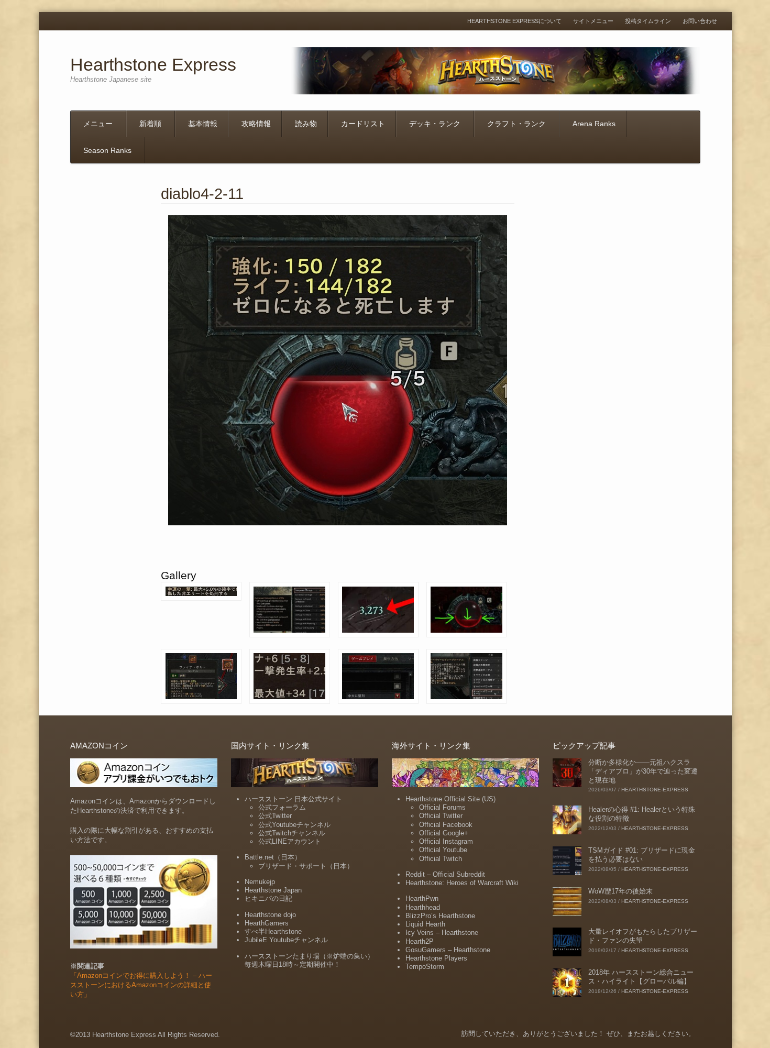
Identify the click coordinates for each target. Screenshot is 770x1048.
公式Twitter (275, 816)
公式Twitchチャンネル (291, 833)
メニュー (98, 123)
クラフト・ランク (516, 123)
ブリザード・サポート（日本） (306, 866)
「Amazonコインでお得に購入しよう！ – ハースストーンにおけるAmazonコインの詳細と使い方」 (141, 985)
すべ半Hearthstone (273, 931)
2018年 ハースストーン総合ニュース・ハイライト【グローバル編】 (641, 976)
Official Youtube (443, 850)
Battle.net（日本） (273, 857)
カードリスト (363, 123)
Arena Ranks (594, 123)
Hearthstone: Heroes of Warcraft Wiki (462, 883)
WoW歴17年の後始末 (620, 891)
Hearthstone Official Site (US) (450, 799)
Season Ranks (107, 150)
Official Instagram (446, 841)
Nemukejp (260, 882)
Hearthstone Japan (273, 890)
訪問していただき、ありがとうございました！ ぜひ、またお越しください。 (578, 1034)
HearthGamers (267, 923)
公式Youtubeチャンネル (294, 825)
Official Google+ (443, 833)
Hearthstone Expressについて (514, 21)
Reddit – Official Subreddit (445, 874)
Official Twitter (441, 816)
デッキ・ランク (434, 123)
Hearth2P (419, 941)
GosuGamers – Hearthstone (447, 950)
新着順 (150, 123)
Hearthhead (422, 907)
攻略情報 (256, 123)
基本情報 (202, 123)
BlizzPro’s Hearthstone (440, 916)
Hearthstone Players (436, 958)
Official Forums (442, 807)
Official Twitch (440, 859)
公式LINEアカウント (289, 841)
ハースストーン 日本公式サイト (293, 799)
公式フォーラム (282, 807)
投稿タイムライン (648, 21)
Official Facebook (445, 825)
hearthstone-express (654, 789)
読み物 (306, 123)
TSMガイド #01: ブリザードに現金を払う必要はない (641, 854)
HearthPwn (421, 898)
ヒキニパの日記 (268, 898)
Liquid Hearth (425, 924)
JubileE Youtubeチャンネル (286, 940)
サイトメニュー (593, 21)
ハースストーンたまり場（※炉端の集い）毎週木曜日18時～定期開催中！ (309, 960)
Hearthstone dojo (270, 915)
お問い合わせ (700, 21)
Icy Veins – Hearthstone (441, 932)
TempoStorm (424, 966)
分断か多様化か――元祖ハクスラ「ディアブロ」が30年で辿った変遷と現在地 (643, 771)
